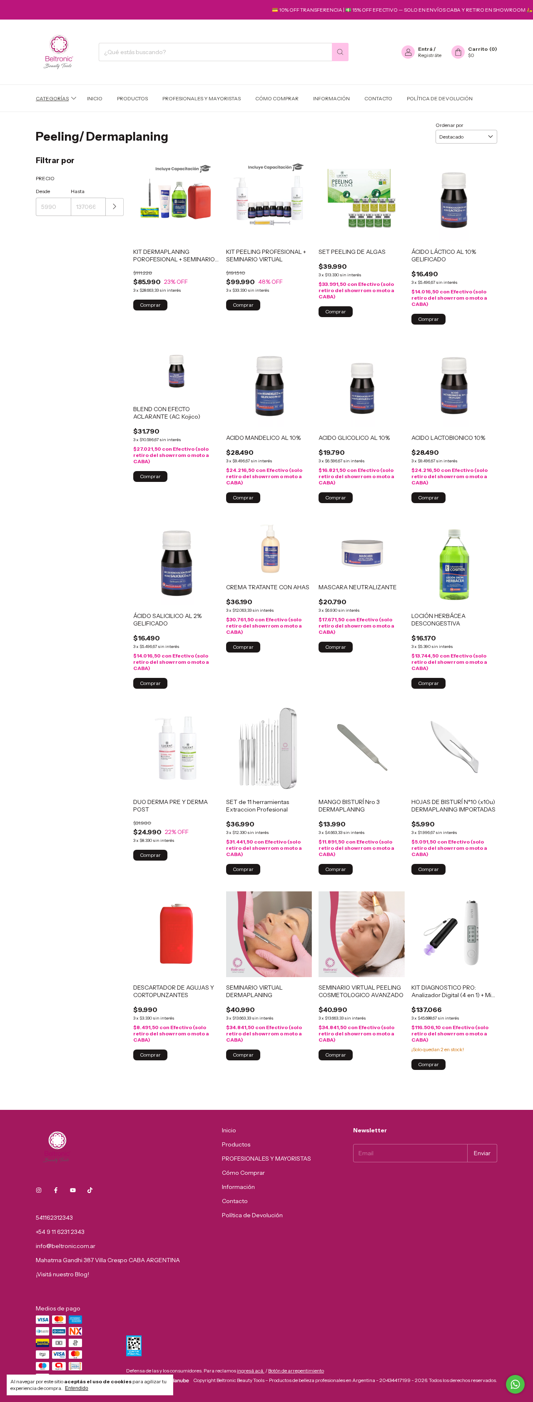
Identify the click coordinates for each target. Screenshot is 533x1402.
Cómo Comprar (277, 98)
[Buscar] (340, 52)
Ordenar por (449, 125)
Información (331, 98)
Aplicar (115, 207)
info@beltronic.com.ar (65, 1246)
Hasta (78, 191)
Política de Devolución (440, 98)
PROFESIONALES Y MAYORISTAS (201, 98)
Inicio (94, 98)
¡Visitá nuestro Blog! (62, 1274)
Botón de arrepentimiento (296, 1370)
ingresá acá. (250, 1370)
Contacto (378, 98)
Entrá (425, 49)
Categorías (52, 98)
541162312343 (54, 1217)
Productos (132, 98)
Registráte (429, 55)
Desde (43, 191)
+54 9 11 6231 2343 (60, 1232)
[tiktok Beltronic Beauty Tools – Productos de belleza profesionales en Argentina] (90, 1190)
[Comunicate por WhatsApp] (515, 1384)
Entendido (76, 1388)
